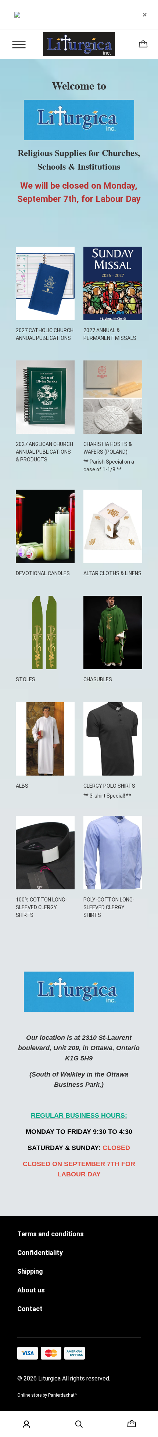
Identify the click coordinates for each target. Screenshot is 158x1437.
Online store (29, 1395)
